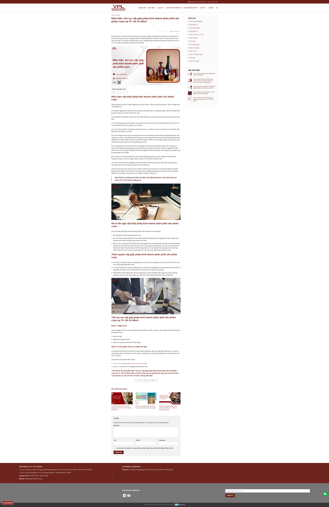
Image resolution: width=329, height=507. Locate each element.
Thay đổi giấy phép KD (173, 8)
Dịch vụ (160, 8)
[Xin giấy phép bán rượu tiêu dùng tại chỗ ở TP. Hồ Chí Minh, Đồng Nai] (122, 398)
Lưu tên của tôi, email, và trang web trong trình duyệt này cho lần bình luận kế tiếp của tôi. (144, 448)
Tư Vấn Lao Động (193, 48)
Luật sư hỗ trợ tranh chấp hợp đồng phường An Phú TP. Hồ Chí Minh (203, 99)
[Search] (217, 7)
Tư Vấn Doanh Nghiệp (195, 21)
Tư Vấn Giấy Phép (193, 44)
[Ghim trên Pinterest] (145, 380)
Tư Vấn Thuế (192, 51)
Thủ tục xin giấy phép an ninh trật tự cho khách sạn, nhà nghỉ (145, 407)
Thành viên (191, 58)
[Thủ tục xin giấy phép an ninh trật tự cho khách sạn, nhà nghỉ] (146, 398)
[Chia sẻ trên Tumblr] (156, 380)
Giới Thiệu (151, 8)
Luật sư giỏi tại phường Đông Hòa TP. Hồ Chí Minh (204, 74)
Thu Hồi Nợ (192, 41)
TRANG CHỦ (142, 8)
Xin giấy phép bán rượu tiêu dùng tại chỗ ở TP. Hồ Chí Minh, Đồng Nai (121, 408)
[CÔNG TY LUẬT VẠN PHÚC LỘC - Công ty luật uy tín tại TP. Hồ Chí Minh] (123, 8)
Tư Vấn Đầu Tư (193, 25)
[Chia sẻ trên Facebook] (135, 380)
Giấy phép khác (115, 15)
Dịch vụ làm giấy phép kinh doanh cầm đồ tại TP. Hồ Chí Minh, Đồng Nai (168, 408)
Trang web (161, 440)
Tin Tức (203, 8)
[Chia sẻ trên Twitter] (139, 380)
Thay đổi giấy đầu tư (190, 8)
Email (138, 440)
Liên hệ (211, 8)
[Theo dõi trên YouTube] (128, 495)
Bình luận (117, 425)
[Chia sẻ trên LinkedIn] (152, 380)
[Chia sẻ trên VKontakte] (149, 380)
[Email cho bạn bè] (142, 380)
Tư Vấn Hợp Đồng (194, 28)
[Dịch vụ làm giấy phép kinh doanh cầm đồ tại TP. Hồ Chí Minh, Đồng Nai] (170, 398)
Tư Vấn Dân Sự (193, 31)
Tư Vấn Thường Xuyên (195, 54)
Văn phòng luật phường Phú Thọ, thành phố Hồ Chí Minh (204, 92)
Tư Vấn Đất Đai (193, 38)
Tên (115, 440)
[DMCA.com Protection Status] (180, 504)
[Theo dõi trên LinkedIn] (124, 495)
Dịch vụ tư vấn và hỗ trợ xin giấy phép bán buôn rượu (130, 366)
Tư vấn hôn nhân (193, 61)
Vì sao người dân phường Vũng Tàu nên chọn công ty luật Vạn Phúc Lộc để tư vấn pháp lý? (203, 80)
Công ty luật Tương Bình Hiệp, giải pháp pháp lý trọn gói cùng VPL (204, 87)
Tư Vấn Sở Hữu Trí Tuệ (195, 34)
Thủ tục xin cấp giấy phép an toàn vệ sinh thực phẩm (130, 363)
